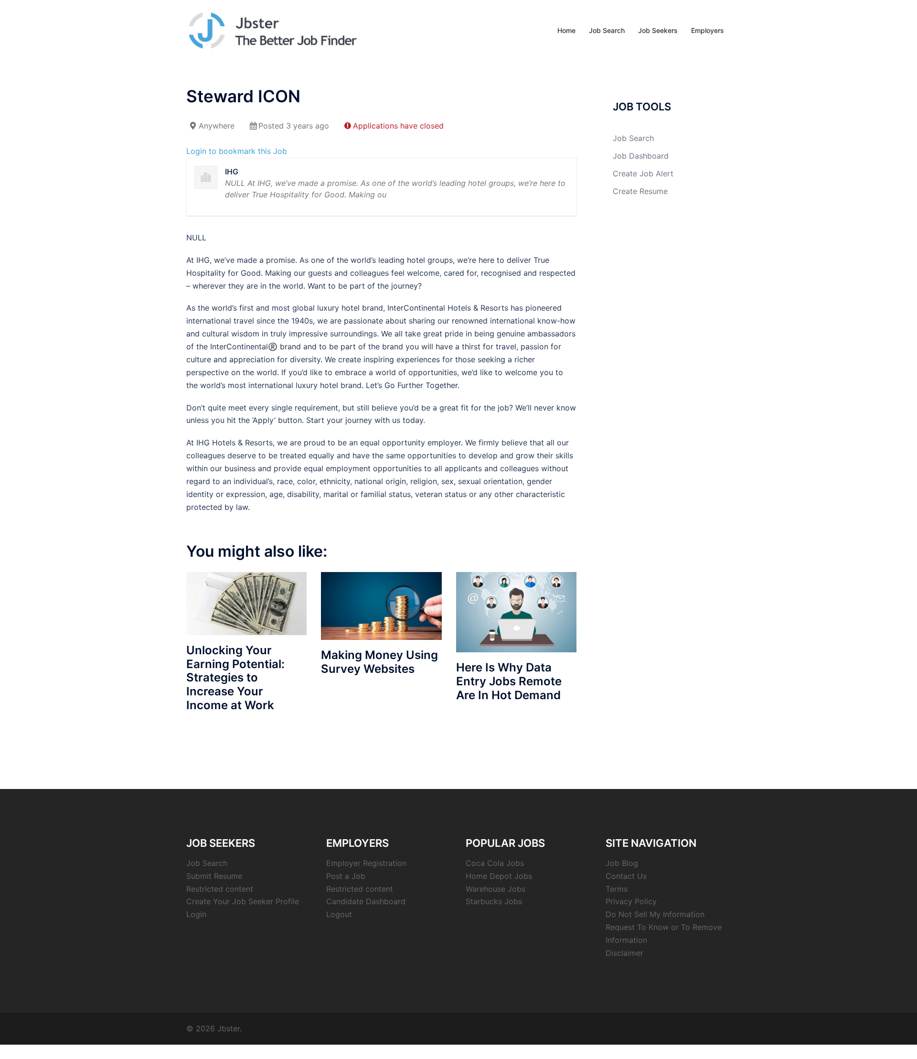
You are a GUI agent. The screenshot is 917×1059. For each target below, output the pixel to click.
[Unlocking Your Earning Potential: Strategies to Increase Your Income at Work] (246, 602)
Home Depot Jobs (499, 876)
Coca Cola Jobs (495, 863)
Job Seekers (658, 30)
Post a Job (345, 876)
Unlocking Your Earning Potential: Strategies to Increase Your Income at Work (235, 677)
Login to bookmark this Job (236, 151)
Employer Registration (366, 863)
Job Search (607, 30)
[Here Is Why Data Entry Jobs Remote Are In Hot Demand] (516, 611)
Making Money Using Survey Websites (379, 662)
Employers (707, 30)
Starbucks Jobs (494, 901)
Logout (339, 914)
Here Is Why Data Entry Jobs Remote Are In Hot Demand (509, 681)
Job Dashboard (641, 156)
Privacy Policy (631, 901)
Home (566, 30)
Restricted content (219, 889)
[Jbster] (272, 29)
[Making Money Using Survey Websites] (381, 605)
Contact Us (626, 876)
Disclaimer (624, 953)
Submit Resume (214, 876)
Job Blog (622, 863)
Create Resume (640, 191)
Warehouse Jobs (495, 889)
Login (196, 914)
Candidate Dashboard (365, 901)
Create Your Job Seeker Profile (242, 901)
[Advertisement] (668, 370)
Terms (617, 889)
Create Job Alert (643, 173)
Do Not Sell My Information (655, 914)
